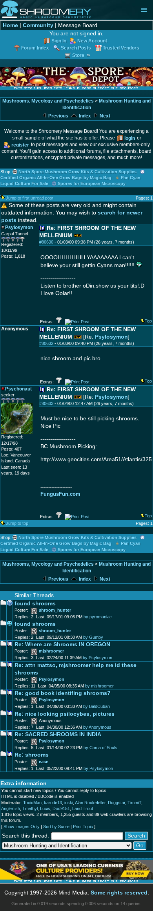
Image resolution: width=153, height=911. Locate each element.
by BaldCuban (96, 706)
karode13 (53, 802)
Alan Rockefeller (90, 802)
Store (78, 55)
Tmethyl (30, 808)
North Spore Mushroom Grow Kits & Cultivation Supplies (77, 171)
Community (38, 25)
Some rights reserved (119, 893)
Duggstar (116, 802)
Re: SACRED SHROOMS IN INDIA (58, 734)
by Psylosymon (97, 657)
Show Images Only (22, 826)
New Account (92, 40)
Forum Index (35, 47)
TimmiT (134, 802)
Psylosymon (111, 337)
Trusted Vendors (121, 47)
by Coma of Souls (100, 747)
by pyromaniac (98, 616)
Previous (57, 116)
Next (104, 116)
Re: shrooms (32, 755)
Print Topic (83, 826)
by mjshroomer (99, 686)
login (129, 138)
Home (10, 25)
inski (68, 802)
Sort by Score (56, 826)
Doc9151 (61, 808)
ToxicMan (32, 802)
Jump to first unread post (29, 198)
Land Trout (82, 808)
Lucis (45, 808)
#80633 (46, 403)
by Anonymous (97, 727)
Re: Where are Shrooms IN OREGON (62, 644)
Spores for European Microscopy (92, 183)
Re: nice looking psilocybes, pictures (65, 714)
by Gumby (93, 637)
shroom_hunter (55, 610)
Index (84, 116)
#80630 (46, 242)
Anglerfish (10, 808)
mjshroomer (51, 651)
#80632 (46, 343)
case (43, 761)
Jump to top (17, 523)
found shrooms (35, 604)
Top (148, 321)
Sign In (58, 40)
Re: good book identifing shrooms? (63, 693)
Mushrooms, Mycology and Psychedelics (48, 101)
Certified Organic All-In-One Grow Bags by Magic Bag (55, 177)
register (20, 144)
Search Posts (76, 47)
